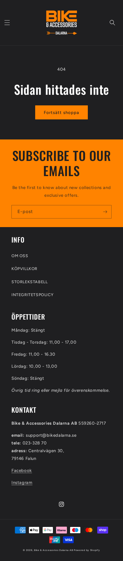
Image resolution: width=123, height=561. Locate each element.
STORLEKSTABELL (29, 281)
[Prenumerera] (105, 212)
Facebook (21, 470)
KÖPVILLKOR (24, 268)
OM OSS (19, 255)
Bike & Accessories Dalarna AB (53, 550)
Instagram (21, 482)
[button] (7, 22)
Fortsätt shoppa (61, 112)
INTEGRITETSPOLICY (32, 294)
